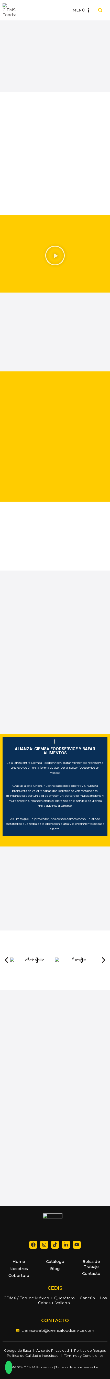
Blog (55, 1268)
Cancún (87, 1298)
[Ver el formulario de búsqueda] (100, 10)
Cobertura (18, 1275)
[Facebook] (33, 1245)
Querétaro (64, 1298)
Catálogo (55, 1261)
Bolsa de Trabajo (91, 1264)
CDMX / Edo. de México (26, 1298)
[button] (55, 256)
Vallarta (63, 1302)
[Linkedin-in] (66, 1245)
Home (19, 1261)
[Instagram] (44, 1245)
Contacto (91, 1273)
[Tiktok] (55, 1245)
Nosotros (18, 1268)
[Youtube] (77, 1245)
